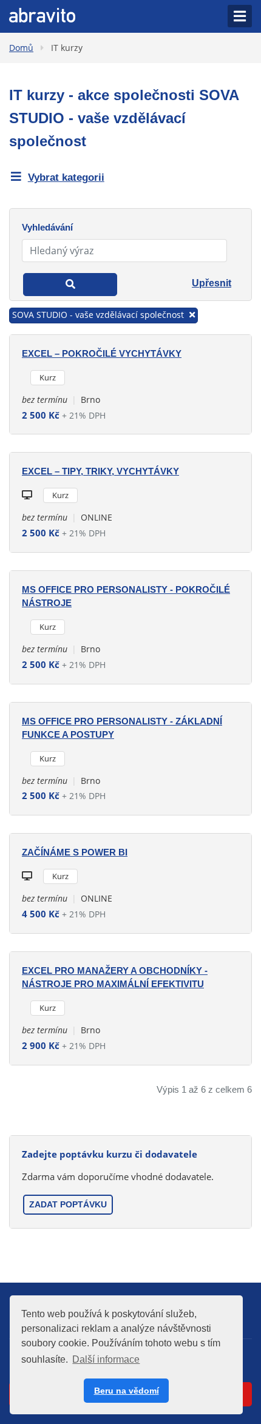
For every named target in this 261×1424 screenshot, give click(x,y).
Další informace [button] (106, 1359)
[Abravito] (42, 14)
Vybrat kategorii (66, 177)
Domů (21, 47)
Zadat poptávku (68, 1204)
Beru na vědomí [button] (126, 1390)
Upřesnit (211, 283)
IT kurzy (67, 47)
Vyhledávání (47, 227)
